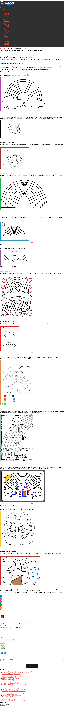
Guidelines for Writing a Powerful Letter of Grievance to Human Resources (13, 691)
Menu (1, 7)
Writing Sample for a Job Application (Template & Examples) (11, 674)
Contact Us (4, 46)
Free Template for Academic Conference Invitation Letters (10, 688)
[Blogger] (32, 608)
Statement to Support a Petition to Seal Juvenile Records (10, 678)
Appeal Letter (6, 36)
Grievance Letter (6, 39)
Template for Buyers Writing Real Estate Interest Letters (10, 699)
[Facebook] (32, 596)
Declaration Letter (6, 37)
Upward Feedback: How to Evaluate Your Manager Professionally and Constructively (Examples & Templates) (18, 671)
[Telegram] (32, 602)
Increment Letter (6, 44)
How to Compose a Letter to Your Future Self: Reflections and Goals (12, 698)
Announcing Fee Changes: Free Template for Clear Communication (12, 687)
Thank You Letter (6, 21)
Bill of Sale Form (6, 14)
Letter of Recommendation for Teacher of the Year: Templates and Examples (13, 689)
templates (4, 59)
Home (3, 9)
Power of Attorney (7, 12)
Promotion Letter (6, 41)
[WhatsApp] (32, 605)
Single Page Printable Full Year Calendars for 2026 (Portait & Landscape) (13, 675)
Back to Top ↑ (2, 705)
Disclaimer (3, 45)
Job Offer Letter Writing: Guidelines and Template (9, 694)
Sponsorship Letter (7, 26)
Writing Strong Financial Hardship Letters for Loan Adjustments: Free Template (14, 693)
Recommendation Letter (5, 10)
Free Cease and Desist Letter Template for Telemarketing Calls (11, 690)
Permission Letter (6, 30)
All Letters (3, 19)
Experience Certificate (7, 11)
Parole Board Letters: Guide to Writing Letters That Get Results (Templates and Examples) (15, 672)
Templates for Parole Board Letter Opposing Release (10, 680)
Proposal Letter (6, 31)
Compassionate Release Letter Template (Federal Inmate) (10, 682)
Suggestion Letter (6, 42)
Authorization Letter (7, 27)
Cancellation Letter (7, 22)
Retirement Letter (6, 24)
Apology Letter (6, 28)
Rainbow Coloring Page (15, 611)
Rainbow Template (32, 611)
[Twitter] (32, 597)
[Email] (32, 599)
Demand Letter (6, 35)
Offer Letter (6, 29)
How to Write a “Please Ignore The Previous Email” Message (11, 673)
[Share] (32, 609)
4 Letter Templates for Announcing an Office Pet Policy (10, 696)
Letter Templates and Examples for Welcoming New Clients (11, 692)
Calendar (5, 18)
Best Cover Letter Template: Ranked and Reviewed (10, 677)
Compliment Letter (7, 43)
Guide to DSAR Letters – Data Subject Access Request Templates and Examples (14, 684)
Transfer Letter (6, 32)
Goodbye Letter (6, 34)
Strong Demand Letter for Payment (7, 697)
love (28, 57)
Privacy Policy (4, 656)
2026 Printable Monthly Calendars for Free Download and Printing (12, 676)
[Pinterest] (32, 600)
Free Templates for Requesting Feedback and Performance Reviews (12, 695)
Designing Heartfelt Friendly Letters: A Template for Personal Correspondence (13, 700)
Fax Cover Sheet (6, 13)
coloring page (4, 48)
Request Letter (6, 20)
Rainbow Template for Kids (41, 611)
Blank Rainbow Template (6, 611)
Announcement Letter (7, 40)
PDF (32, 112)
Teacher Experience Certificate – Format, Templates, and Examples (12, 685)
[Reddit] (32, 606)
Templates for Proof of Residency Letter (8, 679)
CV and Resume (6, 15)
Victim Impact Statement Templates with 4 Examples (10, 683)
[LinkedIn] (32, 603)
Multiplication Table (7, 17)
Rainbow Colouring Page (24, 611)
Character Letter (6, 25)
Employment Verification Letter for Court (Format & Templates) (11, 681)
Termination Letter (7, 23)
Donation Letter (6, 38)
